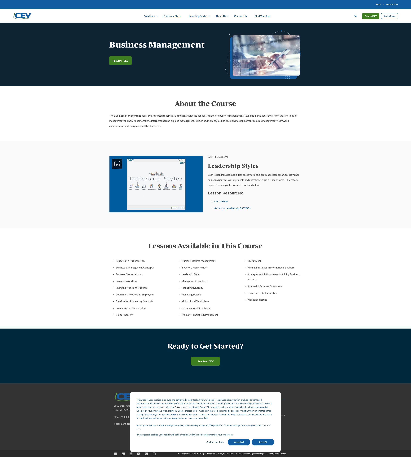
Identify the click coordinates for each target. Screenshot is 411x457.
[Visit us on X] (139, 454)
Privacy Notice (181, 407)
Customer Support (124, 423)
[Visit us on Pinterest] (146, 454)
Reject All (263, 442)
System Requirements (252, 454)
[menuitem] (378, 4)
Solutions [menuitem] (149, 15)
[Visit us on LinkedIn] (123, 454)
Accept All (239, 442)
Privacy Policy (222, 454)
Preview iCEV (371, 16)
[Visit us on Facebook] (116, 454)
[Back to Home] (22, 15)
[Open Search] (355, 15)
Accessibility (268, 454)
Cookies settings (215, 442)
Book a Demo (390, 16)
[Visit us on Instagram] (131, 454)
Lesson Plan (221, 201)
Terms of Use (235, 454)
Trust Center (280, 454)
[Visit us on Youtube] (153, 454)
